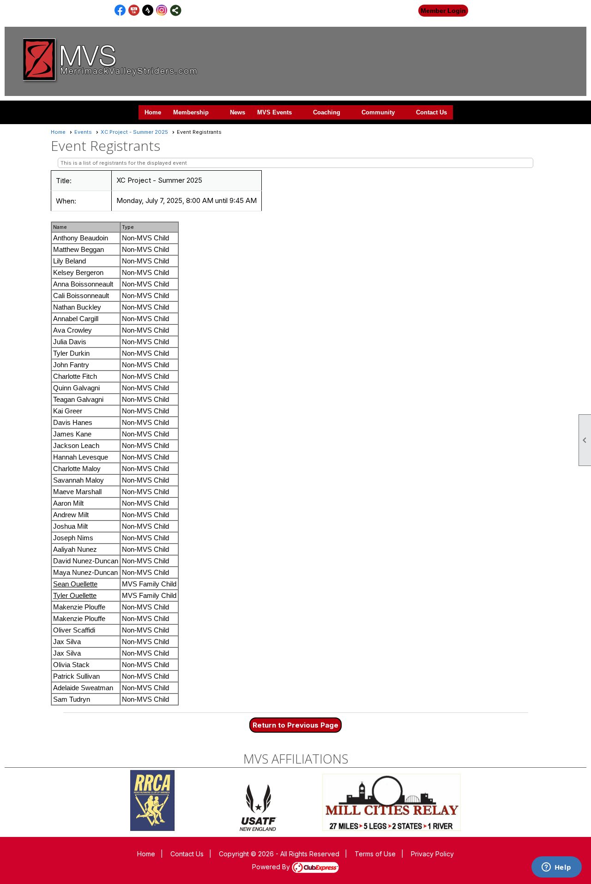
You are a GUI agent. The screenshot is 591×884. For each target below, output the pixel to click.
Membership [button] (191, 112)
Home (153, 112)
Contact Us (431, 112)
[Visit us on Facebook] (120, 10)
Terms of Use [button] (375, 854)
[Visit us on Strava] (148, 10)
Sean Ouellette (75, 584)
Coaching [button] (326, 112)
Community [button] (378, 112)
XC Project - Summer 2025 (134, 132)
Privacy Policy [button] (432, 854)
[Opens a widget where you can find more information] (556, 867)
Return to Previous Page (295, 725)
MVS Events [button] (274, 112)
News (237, 112)
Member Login (443, 10)
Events (83, 132)
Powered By (272, 867)
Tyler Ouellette (74, 595)
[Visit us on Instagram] (162, 10)
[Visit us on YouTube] (134, 10)
